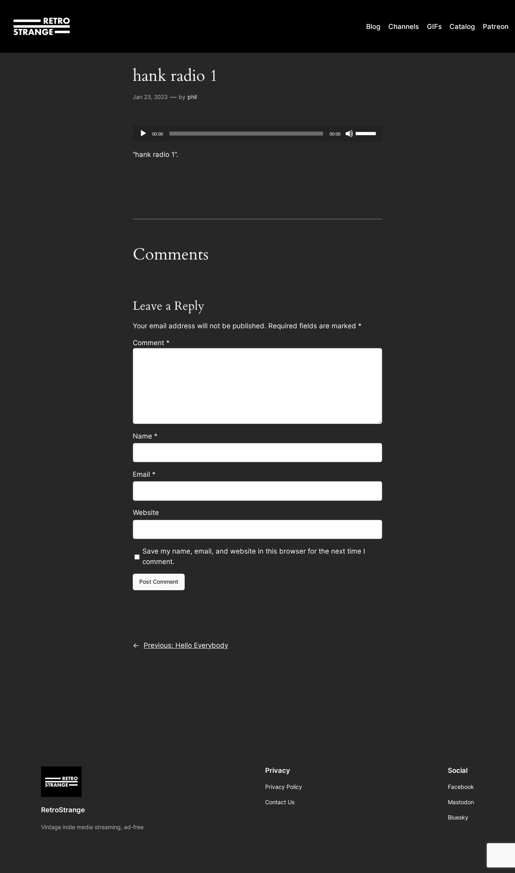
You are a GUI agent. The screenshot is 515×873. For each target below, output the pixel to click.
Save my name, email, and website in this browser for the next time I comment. (253, 556)
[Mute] (349, 134)
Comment (151, 343)
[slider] (367, 133)
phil (192, 96)
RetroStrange (63, 810)
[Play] (143, 134)
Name (145, 436)
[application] (257, 134)
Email (144, 474)
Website (146, 513)
